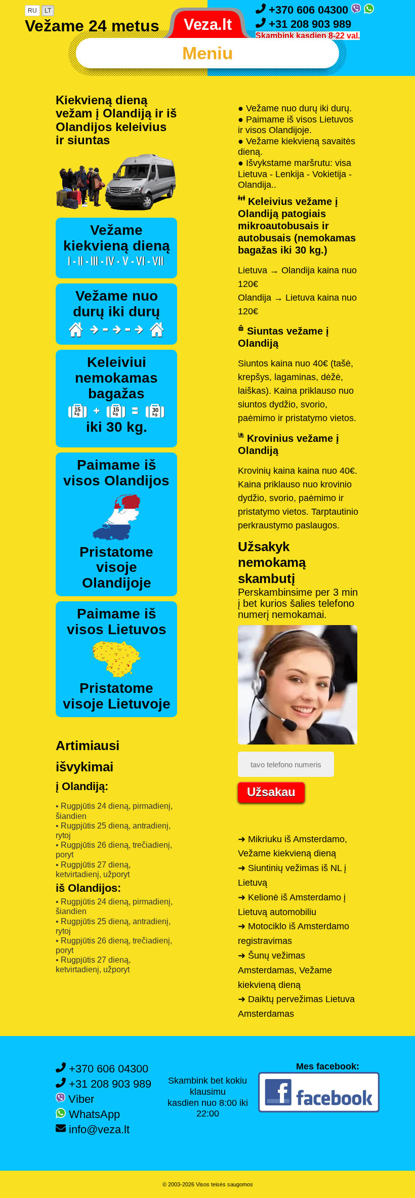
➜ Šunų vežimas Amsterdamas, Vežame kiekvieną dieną (285, 970)
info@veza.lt (98, 1129)
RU (32, 10)
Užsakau (271, 792)
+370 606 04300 (308, 10)
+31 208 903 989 (308, 24)
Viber (79, 1099)
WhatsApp (93, 1114)
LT (48, 10)
